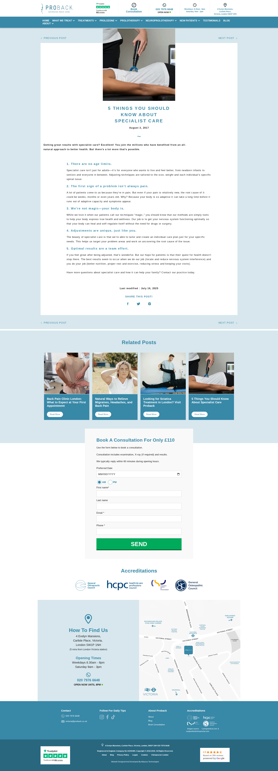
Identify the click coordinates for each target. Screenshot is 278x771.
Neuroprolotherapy (160, 20)
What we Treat (62, 20)
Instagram (149, 305)
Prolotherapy (130, 20)
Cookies (144, 755)
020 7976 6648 (88, 680)
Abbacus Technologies (150, 762)
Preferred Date (104, 468)
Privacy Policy (123, 755)
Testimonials (211, 20)
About (46, 23)
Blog (226, 20)
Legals (135, 755)
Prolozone (107, 20)
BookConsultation (134, 10)
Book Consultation (156, 724)
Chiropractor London (160, 755)
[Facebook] (107, 718)
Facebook (128, 305)
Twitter (138, 305)
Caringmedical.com (209, 729)
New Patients (188, 20)
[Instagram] (102, 718)
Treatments (86, 20)
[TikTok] (113, 718)
